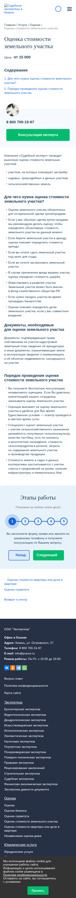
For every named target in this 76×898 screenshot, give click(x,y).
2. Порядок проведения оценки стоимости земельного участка (33, 91)
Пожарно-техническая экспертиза (27, 757)
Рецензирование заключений (24, 768)
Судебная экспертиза (19, 778)
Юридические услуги (20, 845)
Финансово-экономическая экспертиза (31, 784)
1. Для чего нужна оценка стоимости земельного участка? (38, 80)
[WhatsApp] (24, 667)
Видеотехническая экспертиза (25, 714)
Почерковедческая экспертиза (25, 752)
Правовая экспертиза (19, 762)
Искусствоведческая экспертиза (26, 725)
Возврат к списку (15, 599)
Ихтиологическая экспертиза (24, 730)
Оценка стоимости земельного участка (31, 821)
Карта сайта (12, 693)
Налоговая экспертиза (19, 741)
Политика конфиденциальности (26, 685)
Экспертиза (13, 702)
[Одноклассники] (12, 667)
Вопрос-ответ (13, 678)
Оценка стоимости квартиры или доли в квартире (33, 582)
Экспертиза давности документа (26, 789)
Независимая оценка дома (22, 836)
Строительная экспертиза (22, 773)
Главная (10, 25)
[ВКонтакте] (6, 667)
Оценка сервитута (16, 589)
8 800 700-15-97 (20, 122)
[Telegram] (18, 667)
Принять (38, 890)
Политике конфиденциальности (25, 875)
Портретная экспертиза (20, 746)
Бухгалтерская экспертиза (22, 709)
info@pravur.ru (25, 653)
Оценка (10, 798)
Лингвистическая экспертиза (23, 736)
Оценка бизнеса (15, 810)
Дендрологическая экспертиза (25, 720)
